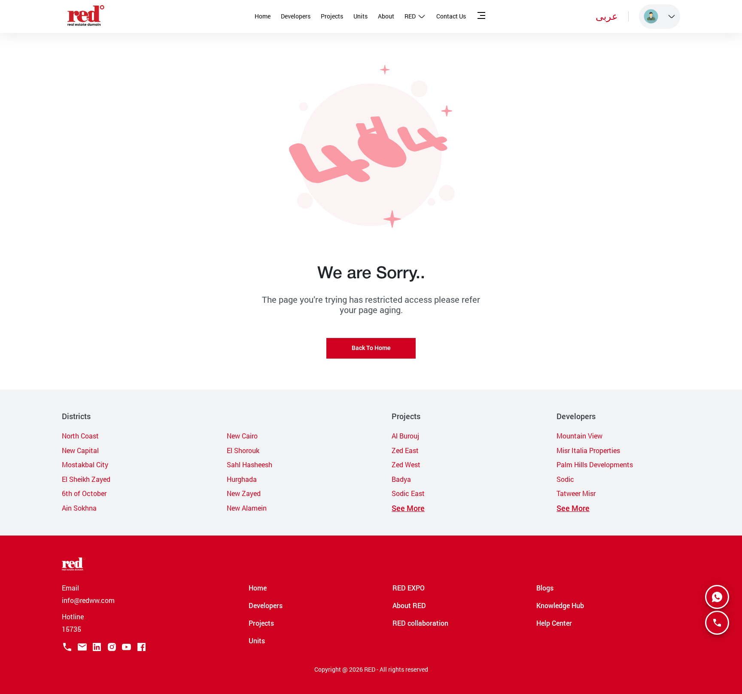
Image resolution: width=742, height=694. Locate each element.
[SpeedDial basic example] (717, 597)
